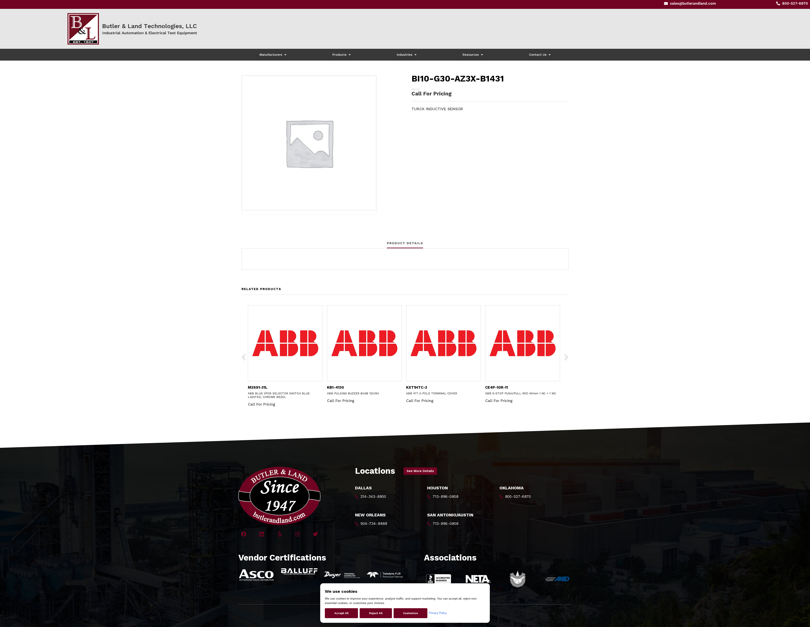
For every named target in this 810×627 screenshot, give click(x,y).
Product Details (405, 243)
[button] (420, 471)
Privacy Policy (438, 613)
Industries (404, 55)
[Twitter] (315, 534)
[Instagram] (297, 534)
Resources (471, 55)
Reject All (375, 613)
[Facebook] (243, 534)
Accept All (341, 613)
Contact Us (538, 55)
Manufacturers (270, 55)
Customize (410, 613)
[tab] (405, 243)
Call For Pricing (432, 94)
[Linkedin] (261, 534)
